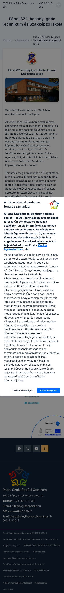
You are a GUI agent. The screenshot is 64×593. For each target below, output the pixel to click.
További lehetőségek (22, 390)
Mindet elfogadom (48, 390)
